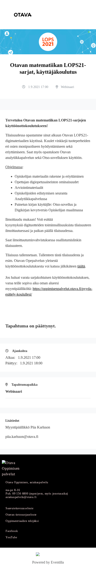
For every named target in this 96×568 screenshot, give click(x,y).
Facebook (12, 531)
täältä (81, 266)
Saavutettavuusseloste (20, 508)
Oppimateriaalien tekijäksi (22, 521)
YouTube (11, 537)
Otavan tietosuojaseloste (21, 514)
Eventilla (57, 562)
